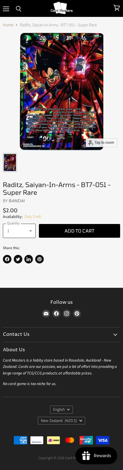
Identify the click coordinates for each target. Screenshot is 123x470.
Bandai (17, 200)
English (59, 410)
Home (8, 25)
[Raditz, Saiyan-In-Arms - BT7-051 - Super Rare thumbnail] (10, 162)
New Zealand (59, 421)
